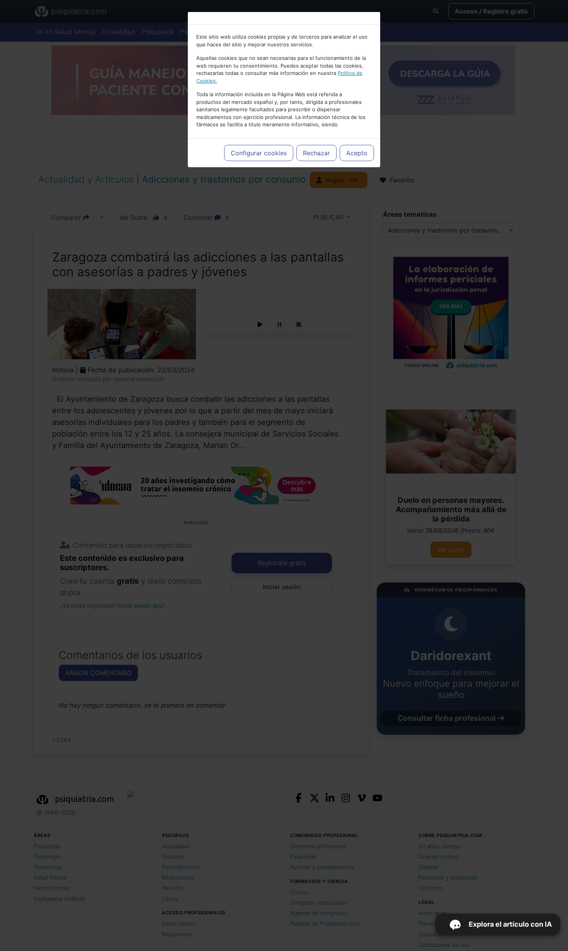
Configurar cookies (259, 153)
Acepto (356, 153)
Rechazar (316, 153)
